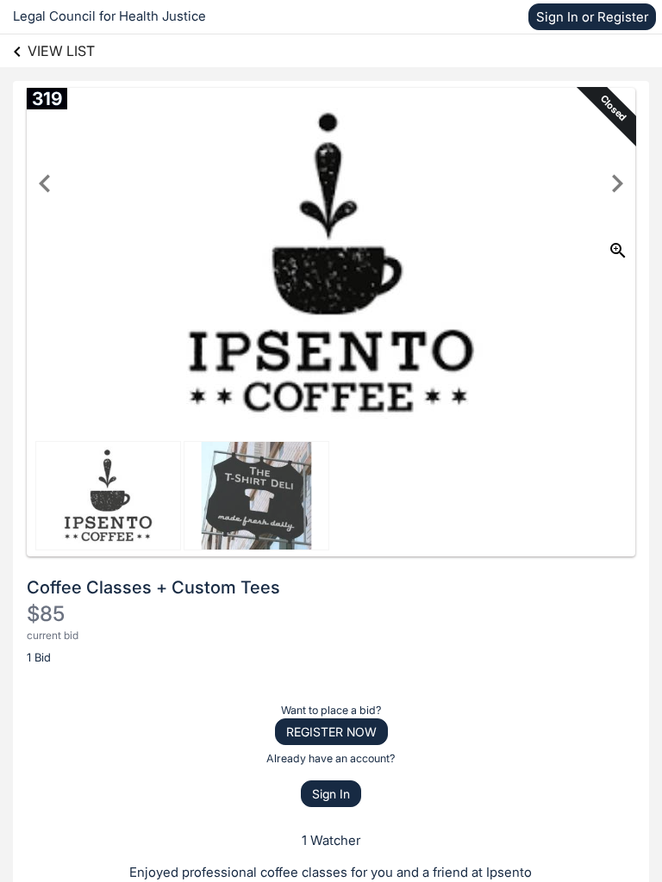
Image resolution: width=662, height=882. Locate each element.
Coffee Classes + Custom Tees (153, 587)
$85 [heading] (46, 613)
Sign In (331, 793)
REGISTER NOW (331, 731)
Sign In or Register (592, 17)
